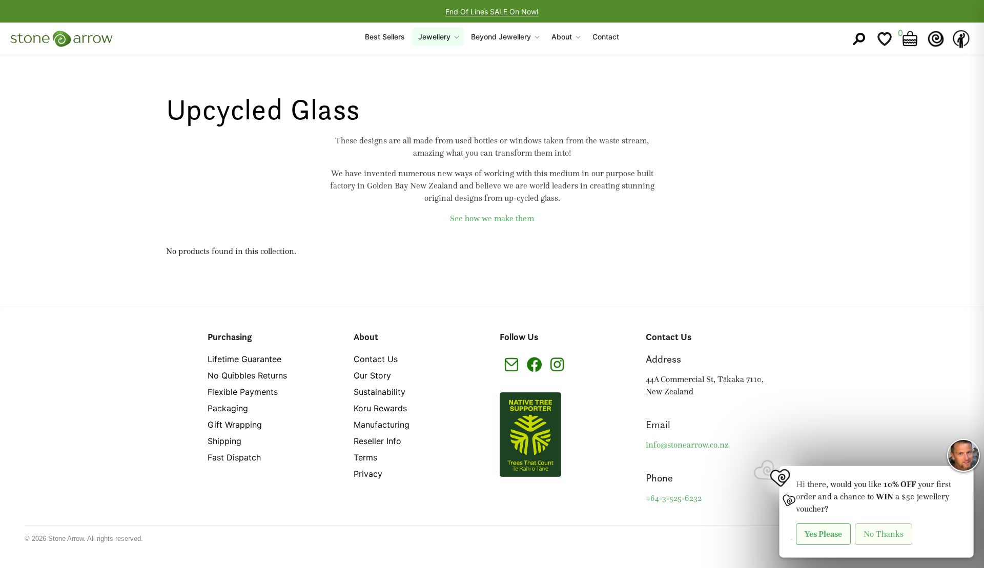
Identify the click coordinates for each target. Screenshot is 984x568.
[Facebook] (534, 364)
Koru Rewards (380, 408)
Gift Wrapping (235, 424)
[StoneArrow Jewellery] (61, 39)
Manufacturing (381, 424)
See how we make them (492, 218)
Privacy (368, 474)
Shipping (224, 441)
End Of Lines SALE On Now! (492, 11)
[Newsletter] (511, 364)
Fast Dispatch (234, 457)
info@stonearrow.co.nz (687, 445)
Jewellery (434, 36)
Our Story (372, 375)
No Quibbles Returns (247, 375)
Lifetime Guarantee (244, 359)
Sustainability (379, 392)
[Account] (961, 39)
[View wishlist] (884, 39)
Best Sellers (385, 36)
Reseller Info (377, 441)
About (561, 36)
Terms (365, 457)
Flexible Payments (243, 392)
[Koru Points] (936, 39)
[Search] (859, 39)
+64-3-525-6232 (674, 498)
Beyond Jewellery (501, 36)
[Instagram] (557, 364)
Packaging (228, 408)
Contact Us (376, 359)
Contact (605, 36)
